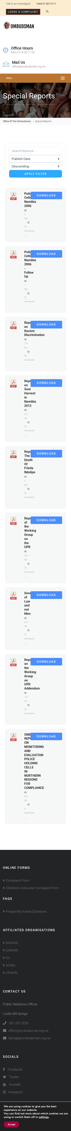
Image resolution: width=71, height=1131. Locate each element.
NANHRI (12, 943)
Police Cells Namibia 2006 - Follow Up (30, 264)
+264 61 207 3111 (46, 3)
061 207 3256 (18, 1023)
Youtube (15, 1084)
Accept (11, 1124)
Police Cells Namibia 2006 (30, 200)
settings (44, 1117)
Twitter (14, 1077)
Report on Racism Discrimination (34, 329)
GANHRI (12, 950)
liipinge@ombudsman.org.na (29, 1038)
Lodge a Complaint (23, 11)
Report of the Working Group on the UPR (30, 532)
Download (46, 195)
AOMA (10, 965)
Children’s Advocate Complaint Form (32, 888)
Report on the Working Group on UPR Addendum (32, 674)
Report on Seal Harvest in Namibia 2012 (30, 393)
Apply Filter (35, 173)
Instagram (15, 1092)
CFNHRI (12, 973)
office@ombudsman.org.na (28, 1031)
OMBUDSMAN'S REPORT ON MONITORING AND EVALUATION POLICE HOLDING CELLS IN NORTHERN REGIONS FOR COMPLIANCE (35, 761)
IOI (8, 958)
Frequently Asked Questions (26, 911)
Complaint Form (18, 880)
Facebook (14, 1069)
